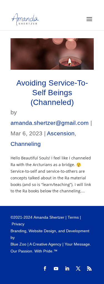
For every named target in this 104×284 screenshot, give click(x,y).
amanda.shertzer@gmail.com (50, 123)
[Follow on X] (78, 268)
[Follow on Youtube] (56, 268)
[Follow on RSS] (89, 268)
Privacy (18, 224)
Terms (73, 217)
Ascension (61, 133)
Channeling (26, 144)
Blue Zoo (18, 244)
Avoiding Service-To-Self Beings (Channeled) (52, 93)
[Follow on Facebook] (44, 268)
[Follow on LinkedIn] (67, 268)
